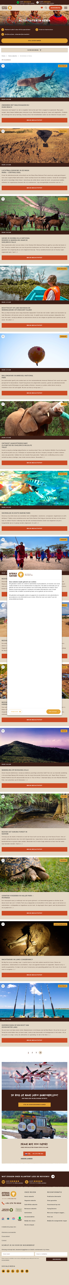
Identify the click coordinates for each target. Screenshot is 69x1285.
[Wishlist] (3, 66)
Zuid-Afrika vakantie (30, 1204)
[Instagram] (17, 1271)
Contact (4, 1240)
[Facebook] (22, 1271)
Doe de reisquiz (29, 1225)
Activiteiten (28, 1212)
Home (3, 56)
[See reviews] (34, 1182)
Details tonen (14, 711)
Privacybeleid (6, 1236)
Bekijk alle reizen (29, 1221)
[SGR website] (3, 1219)
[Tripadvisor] (8, 1271)
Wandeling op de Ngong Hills (15, 770)
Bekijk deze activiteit (34, 120)
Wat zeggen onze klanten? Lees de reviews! (26, 1176)
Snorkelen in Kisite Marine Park (16, 513)
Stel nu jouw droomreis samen (34, 1104)
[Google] (12, 1271)
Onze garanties (52, 1200)
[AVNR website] (13, 1219)
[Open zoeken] (46, 7)
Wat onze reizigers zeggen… (56, 1212)
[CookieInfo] (21, 574)
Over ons (50, 1216)
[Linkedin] (27, 1271)
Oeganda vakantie (30, 1200)
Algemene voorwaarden (9, 1232)
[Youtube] (3, 1271)
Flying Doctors (52, 1208)
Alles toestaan (53, 711)
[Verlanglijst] (42, 7)
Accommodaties (29, 1216)
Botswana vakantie (30, 1208)
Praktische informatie (54, 1196)
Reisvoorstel (55, 8)
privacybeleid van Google (16, 599)
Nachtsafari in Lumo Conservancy (17, 959)
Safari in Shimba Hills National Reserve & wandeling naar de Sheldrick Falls (16, 240)
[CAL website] (8, 1219)
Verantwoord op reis (53, 1204)
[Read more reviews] (35, 2)
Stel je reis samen (34, 40)
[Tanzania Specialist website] (7, 1210)
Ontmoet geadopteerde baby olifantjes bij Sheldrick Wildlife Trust (17, 445)
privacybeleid (5, 1260)
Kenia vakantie (12, 56)
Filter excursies (33, 50)
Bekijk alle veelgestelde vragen (57, 1221)
